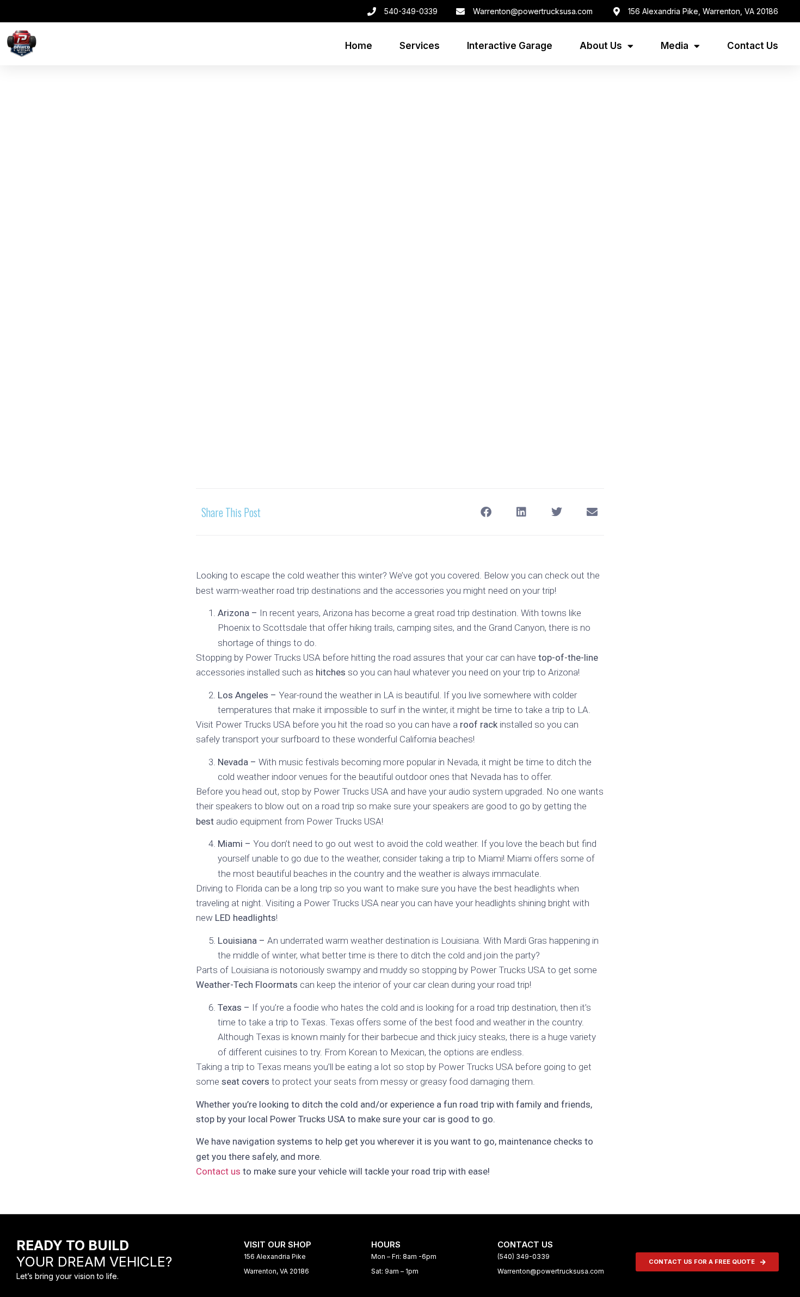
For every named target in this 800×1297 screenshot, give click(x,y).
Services (419, 45)
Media (674, 45)
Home (358, 45)
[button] (485, 512)
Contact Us (752, 45)
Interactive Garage (509, 45)
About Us (601, 45)
